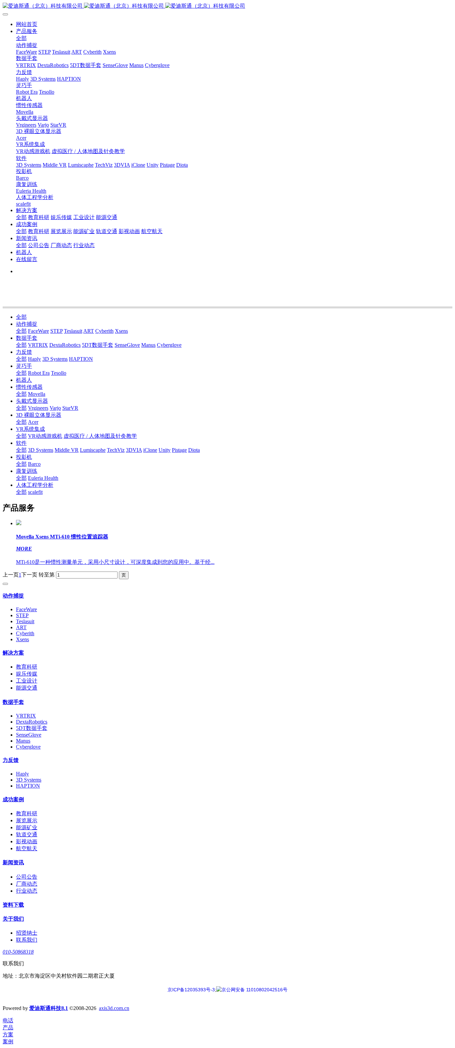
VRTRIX (38, 345)
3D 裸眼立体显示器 (38, 415)
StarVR (70, 408)
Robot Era (39, 373)
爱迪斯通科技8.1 (48, 1008)
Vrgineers (38, 408)
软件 (21, 443)
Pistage (179, 450)
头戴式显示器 (32, 401)
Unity (165, 450)
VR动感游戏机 (45, 436)
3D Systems (55, 359)
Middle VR (67, 450)
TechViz (116, 450)
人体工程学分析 (34, 485)
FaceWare (38, 331)
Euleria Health (43, 478)
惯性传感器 (29, 387)
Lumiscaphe (93, 450)
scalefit (35, 492)
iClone (150, 450)
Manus (148, 345)
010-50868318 (18, 952)
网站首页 (26, 24)
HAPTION (81, 359)
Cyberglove (169, 345)
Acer (33, 422)
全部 (21, 38)
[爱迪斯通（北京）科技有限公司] (227, 6)
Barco (34, 464)
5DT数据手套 (97, 345)
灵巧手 (24, 366)
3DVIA (134, 450)
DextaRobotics (65, 345)
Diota (194, 450)
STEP (56, 331)
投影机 (24, 457)
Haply (34, 359)
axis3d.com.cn (114, 1008)
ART (88, 331)
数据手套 (26, 338)
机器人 (24, 380)
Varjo (55, 408)
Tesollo (58, 373)
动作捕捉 (26, 324)
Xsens (121, 331)
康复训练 (26, 471)
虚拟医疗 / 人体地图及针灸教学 (100, 436)
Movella (36, 394)
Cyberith (104, 331)
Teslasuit (73, 331)
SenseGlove (127, 345)
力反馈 (24, 352)
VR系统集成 (30, 429)
